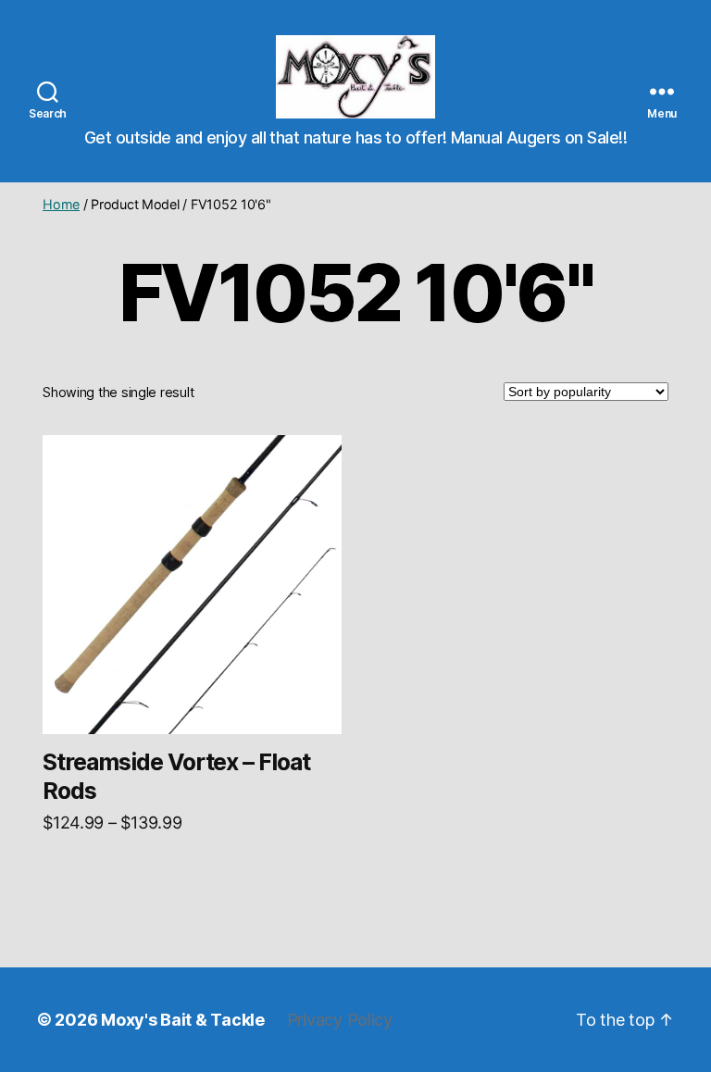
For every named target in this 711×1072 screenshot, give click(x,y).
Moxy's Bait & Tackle (183, 1019)
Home (61, 204)
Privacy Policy (340, 1019)
